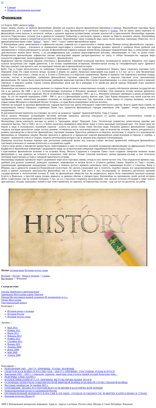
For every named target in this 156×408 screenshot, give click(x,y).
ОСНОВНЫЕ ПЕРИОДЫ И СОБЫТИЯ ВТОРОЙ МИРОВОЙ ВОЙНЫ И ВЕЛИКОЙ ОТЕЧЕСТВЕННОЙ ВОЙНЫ (66, 382)
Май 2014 (12, 327)
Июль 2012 (13, 333)
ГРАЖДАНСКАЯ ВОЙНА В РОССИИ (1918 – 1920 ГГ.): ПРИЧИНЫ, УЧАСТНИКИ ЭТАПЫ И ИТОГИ (60, 371)
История (5, 276)
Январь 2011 (13, 344)
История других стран (36, 270)
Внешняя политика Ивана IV (20, 396)
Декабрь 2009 (14, 347)
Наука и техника (30, 276)
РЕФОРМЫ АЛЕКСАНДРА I (20, 377)
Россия (16, 276)
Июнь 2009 (13, 349)
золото (37, 41)
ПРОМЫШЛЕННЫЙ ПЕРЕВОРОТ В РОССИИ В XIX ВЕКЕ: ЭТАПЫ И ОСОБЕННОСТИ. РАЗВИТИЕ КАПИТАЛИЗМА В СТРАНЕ (76, 393)
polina (31, 25)
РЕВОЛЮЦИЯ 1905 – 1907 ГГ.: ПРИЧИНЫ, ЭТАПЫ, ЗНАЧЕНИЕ (39, 368)
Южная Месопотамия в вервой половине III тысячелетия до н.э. (34, 297)
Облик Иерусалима (11, 300)
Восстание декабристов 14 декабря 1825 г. (26, 385)
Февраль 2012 (14, 336)
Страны (46, 276)
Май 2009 (12, 352)
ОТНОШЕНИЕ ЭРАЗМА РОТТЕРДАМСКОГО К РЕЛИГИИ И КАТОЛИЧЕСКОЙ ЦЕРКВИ (54, 388)
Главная (11, 7)
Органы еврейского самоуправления (20, 291)
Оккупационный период (14, 302)
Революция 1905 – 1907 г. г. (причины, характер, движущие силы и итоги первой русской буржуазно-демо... (61, 374)
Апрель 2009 (14, 355)
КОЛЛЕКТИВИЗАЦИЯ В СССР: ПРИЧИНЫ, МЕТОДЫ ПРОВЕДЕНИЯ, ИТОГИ (48, 379)
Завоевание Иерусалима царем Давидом (22, 294)
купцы (114, 30)
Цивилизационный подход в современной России (31, 390)
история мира (17, 270)
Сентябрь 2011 (14, 341)
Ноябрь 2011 (13, 338)
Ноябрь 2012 (13, 330)
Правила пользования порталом (24, 10)
